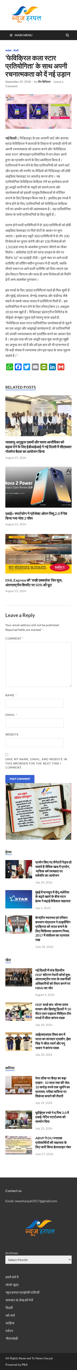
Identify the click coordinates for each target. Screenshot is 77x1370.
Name (11, 695)
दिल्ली (16, 50)
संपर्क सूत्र (12, 1285)
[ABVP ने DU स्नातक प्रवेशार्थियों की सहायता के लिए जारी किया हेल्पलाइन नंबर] (18, 1138)
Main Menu (23, 35)
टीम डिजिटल (44, 81)
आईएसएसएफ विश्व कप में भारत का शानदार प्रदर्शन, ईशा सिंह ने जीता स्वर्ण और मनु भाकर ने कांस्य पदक (53, 1041)
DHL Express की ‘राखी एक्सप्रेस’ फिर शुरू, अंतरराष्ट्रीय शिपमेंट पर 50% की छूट (33, 582)
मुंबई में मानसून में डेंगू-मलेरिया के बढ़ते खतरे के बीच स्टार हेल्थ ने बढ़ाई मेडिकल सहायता (53, 896)
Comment (14, 638)
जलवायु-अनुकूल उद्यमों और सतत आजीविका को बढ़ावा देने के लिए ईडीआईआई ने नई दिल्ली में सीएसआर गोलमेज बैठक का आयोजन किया (38, 447)
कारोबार (8, 50)
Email (11, 715)
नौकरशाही (12, 1338)
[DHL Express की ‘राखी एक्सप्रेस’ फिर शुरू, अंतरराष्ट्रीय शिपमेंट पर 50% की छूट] (38, 575)
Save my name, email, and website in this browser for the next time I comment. (36, 763)
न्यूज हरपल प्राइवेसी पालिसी (23, 1292)
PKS (24, 1364)
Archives (11, 1253)
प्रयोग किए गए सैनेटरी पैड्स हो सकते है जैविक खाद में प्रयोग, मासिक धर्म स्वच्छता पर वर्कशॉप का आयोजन (53, 868)
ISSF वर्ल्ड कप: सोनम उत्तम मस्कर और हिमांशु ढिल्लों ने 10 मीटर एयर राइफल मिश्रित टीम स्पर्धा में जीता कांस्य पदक (53, 1011)
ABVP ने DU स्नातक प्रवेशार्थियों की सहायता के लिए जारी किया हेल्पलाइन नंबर (53, 1142)
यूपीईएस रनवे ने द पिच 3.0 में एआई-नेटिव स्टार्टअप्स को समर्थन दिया (52, 1117)
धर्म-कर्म (10, 1315)
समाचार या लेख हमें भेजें (19, 1300)
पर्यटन (9, 1331)
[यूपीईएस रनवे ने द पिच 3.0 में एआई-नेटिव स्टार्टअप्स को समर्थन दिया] (18, 1113)
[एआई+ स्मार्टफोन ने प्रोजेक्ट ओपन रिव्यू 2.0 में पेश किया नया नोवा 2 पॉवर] (38, 509)
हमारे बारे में (12, 1277)
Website (12, 734)
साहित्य (10, 1323)
